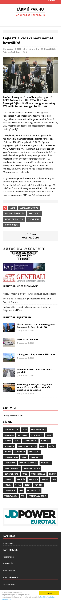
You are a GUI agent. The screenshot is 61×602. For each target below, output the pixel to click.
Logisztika (9, 462)
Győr (51, 446)
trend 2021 (33, 219)
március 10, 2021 (13, 49)
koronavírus (11, 457)
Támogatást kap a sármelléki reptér (36, 354)
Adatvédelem (9, 584)
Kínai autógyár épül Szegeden (42, 293)
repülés (21, 479)
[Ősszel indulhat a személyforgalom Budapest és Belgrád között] (9, 330)
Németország (11, 474)
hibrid (7, 451)
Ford (42, 446)
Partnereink (8, 556)
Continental (30, 440)
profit (52, 474)
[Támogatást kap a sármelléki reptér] (9, 360)
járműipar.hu (32, 49)
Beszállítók (50, 49)
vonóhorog (11, 225)
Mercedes (45, 462)
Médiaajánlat (9, 570)
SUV (54, 479)
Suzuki (7, 485)
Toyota (38, 485)
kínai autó (35, 457)
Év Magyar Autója (37, 496)
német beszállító (14, 219)
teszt (27, 485)
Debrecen (9, 446)
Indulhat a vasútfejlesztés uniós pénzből (34, 370)
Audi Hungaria (38, 429)
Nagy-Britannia (32, 468)
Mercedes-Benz (12, 468)
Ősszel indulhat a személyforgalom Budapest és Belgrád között (36, 326)
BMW (48, 435)
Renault (8, 479)
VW (22, 496)
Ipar (18, 52)
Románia (33, 479)
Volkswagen (10, 496)
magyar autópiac (28, 462)
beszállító (36, 435)
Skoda (45, 479)
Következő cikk (30, 237)
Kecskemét (34, 213)
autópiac (22, 435)
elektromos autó (27, 446)
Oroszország (38, 474)
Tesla (18, 485)
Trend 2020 (9, 490)
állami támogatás (14, 213)
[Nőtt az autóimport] (9, 345)
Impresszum (8, 543)
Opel (24, 474)
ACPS (13, 208)
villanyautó (33, 490)
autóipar (9, 435)
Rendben (49, 593)
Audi (25, 429)
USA (21, 490)
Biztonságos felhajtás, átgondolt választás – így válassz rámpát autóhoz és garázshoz (35, 387)
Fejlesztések (9, 52)
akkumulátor (11, 429)
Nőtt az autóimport (27, 339)
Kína (24, 457)
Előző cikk (30, 234)
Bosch (7, 440)
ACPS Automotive (29, 208)
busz (17, 440)
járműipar (20, 451)
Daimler (45, 440)
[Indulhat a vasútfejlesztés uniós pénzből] (9, 375)
